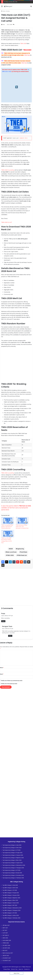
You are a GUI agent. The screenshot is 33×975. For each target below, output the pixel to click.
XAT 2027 (5, 930)
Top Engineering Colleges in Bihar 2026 (12, 860)
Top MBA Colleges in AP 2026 (10, 912)
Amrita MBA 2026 (7, 940)
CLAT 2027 (5, 932)
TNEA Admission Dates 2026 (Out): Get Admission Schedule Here (22, 526)
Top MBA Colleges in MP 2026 (10, 905)
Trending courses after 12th (10, 1)
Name (2, 667)
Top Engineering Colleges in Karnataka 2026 (13, 875)
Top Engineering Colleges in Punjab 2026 (12, 852)
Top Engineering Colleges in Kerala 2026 (12, 872)
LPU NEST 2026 (6, 945)
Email (2, 674)
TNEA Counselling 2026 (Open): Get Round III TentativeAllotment (7, 526)
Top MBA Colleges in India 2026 (10, 885)
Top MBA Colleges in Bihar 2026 (10, 900)
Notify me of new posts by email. (9, 683)
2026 (11, 548)
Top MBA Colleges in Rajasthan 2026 (11, 897)
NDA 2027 (5, 950)
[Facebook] (2, 561)
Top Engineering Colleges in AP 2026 (11, 870)
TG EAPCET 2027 (7, 960)
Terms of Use (14, 969)
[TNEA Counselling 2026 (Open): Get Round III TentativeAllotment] (7, 520)
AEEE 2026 (5, 937)
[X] (6, 561)
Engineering (20, 548)
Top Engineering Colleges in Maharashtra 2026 (14, 865)
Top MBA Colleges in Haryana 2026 (11, 895)
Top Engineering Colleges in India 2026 (12, 845)
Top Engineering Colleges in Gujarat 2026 (12, 862)
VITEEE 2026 (6, 943)
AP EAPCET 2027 (7, 958)
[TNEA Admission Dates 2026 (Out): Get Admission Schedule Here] (22, 520)
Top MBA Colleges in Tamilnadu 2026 (11, 918)
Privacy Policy (7, 969)
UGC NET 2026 (6, 948)
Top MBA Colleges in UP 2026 (10, 890)
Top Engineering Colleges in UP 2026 (11, 850)
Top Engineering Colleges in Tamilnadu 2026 (13, 877)
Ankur (3, 24)
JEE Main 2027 (6, 925)
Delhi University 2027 (8, 953)
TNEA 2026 (23, 43)
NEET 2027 (5, 927)
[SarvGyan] (8, 6)
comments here (23, 138)
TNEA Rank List (22, 555)
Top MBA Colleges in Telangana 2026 (11, 910)
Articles (8, 11)
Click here (27, 55)
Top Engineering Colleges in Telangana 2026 (13, 867)
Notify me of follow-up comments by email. (12, 680)
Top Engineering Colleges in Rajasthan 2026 (13, 857)
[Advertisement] (16, 365)
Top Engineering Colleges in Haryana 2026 (13, 855)
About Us (21, 969)
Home (3, 11)
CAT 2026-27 (6, 935)
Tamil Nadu (23, 552)
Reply (3, 621)
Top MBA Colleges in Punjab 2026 (11, 892)
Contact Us (27, 969)
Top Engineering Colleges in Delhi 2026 (12, 847)
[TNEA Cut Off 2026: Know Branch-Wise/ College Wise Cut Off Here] (7, 533)
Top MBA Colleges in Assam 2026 (11, 902)
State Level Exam (11, 552)
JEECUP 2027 (6, 955)
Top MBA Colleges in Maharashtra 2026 (12, 907)
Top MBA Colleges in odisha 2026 (11, 915)
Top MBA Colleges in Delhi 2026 (10, 887)
